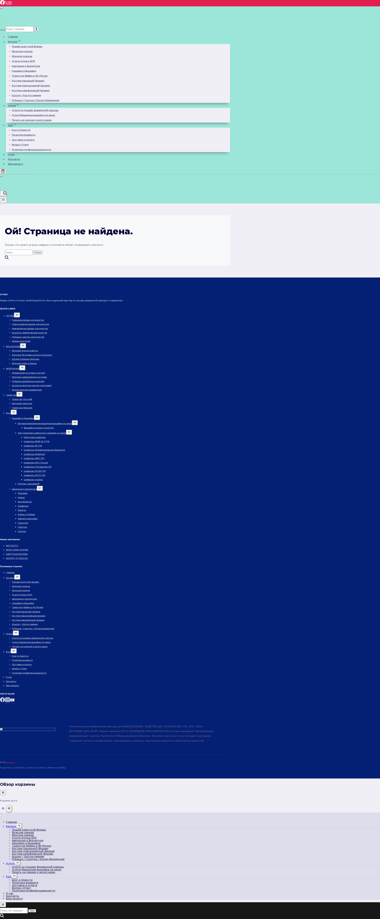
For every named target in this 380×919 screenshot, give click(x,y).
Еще (8, 412)
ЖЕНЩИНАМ (13, 346)
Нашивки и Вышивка (24, 71)
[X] (6, 3)
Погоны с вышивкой (28, 483)
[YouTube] (12, 700)
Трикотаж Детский (22, 399)
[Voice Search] (36, 29)
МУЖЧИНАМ (12, 368)
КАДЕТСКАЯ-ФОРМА (17, 549)
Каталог (10, 577)
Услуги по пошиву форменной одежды (35, 110)
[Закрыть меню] (1, 815)
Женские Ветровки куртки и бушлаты (32, 354)
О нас (11, 154)
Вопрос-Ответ (20, 144)
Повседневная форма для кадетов (30, 324)
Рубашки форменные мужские (28, 381)
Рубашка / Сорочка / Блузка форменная (35, 100)
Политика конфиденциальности (31, 149)
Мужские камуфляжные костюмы (29, 376)
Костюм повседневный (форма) (31, 85)
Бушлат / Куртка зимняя (26, 95)
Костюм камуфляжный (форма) (31, 90)
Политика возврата (23, 135)
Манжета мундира (28, 518)
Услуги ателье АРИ (23, 61)
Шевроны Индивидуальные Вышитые (44, 449)
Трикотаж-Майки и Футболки (30, 75)
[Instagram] (10, 3)
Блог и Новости (21, 130)
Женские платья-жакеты (25, 350)
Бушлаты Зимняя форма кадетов (29, 332)
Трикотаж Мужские (22, 407)
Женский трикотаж (22, 403)
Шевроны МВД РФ (34, 458)
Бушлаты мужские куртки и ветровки (32, 385)
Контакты (14, 159)
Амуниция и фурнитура (26, 66)
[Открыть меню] (3, 200)
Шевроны (23, 505)
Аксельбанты (25, 501)
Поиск (32, 911)
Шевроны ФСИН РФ (35, 471)
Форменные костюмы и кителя (28, 372)
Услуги (9, 633)
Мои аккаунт (15, 164)
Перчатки (23, 522)
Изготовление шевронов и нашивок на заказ (42, 432)
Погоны (22, 531)
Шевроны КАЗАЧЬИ (34, 454)
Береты (22, 510)
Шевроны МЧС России (36, 462)
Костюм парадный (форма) (28, 80)
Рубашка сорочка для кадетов (28, 336)
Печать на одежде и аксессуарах (32, 120)
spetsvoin (11, 762)
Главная (13, 36)
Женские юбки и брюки (24, 363)
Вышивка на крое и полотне (39, 427)
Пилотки (22, 526)
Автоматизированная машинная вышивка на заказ (45, 423)
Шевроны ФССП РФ (34, 475)
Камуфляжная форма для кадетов (30, 328)
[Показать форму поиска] (3, 193)
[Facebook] (2, 3)
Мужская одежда (22, 51)
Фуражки (22, 493)
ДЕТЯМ (10, 315)
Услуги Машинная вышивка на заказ (33, 115)
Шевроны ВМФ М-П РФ (37, 441)
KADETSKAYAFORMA (17, 553)
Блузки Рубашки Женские (25, 358)
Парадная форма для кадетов (28, 319)
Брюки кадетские (21, 341)
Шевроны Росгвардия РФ (38, 466)
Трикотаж (11, 394)
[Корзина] (3, 171)
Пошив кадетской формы (27, 46)
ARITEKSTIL (12, 545)
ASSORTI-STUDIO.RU (17, 558)
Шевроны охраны (33, 479)
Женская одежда (22, 56)
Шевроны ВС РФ (33, 445)
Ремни (21, 497)
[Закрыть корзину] (3, 792)
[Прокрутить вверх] (3, 809)
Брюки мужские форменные (27, 389)
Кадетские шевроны (35, 437)
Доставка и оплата (23, 139)
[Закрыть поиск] (3, 904)
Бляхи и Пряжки (26, 514)
